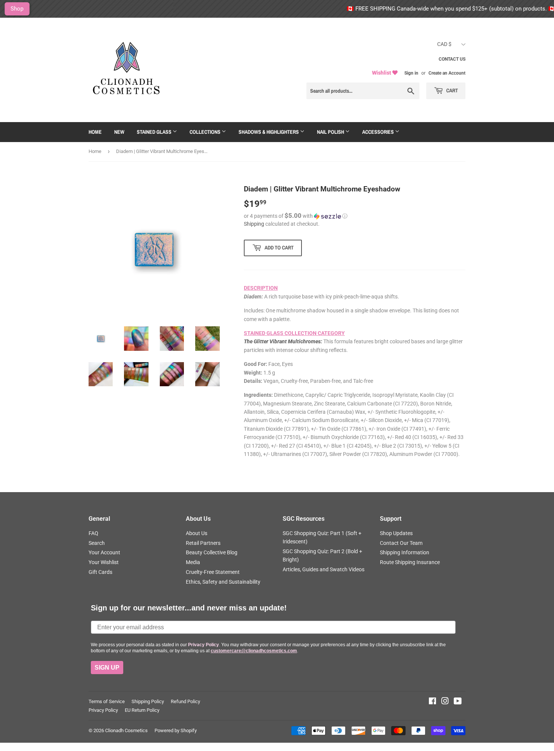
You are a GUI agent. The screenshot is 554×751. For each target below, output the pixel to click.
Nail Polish (331, 131)
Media (193, 562)
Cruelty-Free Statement (213, 572)
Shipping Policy (148, 701)
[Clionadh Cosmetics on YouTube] (458, 702)
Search (97, 543)
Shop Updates (396, 533)
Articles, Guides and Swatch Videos (323, 569)
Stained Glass (155, 131)
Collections (206, 131)
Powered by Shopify (176, 730)
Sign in (411, 73)
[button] (354, 216)
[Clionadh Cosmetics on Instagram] (445, 702)
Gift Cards (100, 572)
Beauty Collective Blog (211, 552)
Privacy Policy (103, 710)
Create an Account (447, 73)
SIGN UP (107, 667)
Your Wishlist (104, 562)
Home (95, 131)
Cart (451, 90)
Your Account (104, 552)
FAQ (93, 533)
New (119, 131)
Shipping (254, 224)
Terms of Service (107, 701)
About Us (196, 533)
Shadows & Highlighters (269, 131)
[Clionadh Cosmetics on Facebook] (432, 702)
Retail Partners (203, 543)
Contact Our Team (401, 543)
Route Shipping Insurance (410, 562)
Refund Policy (185, 701)
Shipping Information (404, 552)
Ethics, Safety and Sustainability (223, 582)
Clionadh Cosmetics (126, 730)
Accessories (378, 131)
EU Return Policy (142, 710)
